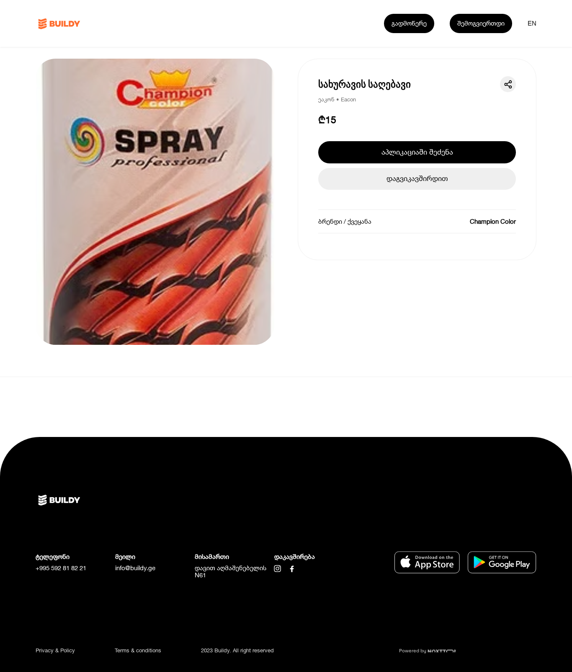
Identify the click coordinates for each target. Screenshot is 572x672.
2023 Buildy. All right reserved (237, 650)
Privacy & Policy (55, 650)
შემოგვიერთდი (481, 23)
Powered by (413, 651)
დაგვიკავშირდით (417, 178)
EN (532, 23)
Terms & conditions (138, 650)
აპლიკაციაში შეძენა (417, 151)
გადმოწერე (409, 23)
